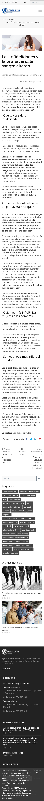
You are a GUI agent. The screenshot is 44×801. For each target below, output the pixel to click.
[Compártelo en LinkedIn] (35, 439)
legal (4, 499)
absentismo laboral (10, 522)
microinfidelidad (9, 534)
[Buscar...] (39, 478)
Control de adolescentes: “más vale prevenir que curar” (21, 594)
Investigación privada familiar (13, 503)
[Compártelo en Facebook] (26, 439)
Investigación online (28, 495)
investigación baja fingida (23, 549)
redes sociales (14, 499)
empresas (6, 514)
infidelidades (34, 491)
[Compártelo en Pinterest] (40, 439)
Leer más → (7, 668)
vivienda (6, 511)
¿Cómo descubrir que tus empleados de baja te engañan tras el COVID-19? (21, 729)
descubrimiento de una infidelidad (15, 537)
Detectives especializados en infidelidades (18, 518)
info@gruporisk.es (20, 683)
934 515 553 (10, 2)
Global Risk (7, 526)
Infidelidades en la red (13, 752)
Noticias (12, 19)
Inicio (4, 19)
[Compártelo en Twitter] (31, 439)
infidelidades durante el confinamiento (17, 545)
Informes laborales (19, 511)
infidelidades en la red (11, 530)
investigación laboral (21, 526)
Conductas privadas (32, 81)
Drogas (29, 503)
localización (28, 507)
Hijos (30, 511)
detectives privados (27, 522)
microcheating (22, 534)
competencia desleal (10, 495)
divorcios (23, 491)
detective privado (28, 530)
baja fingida (7, 549)
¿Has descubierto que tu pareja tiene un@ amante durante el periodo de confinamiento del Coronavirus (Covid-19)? (20, 741)
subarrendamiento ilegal (12, 507)
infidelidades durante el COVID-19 (15, 541)
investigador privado (10, 553)
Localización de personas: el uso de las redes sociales (20, 628)
